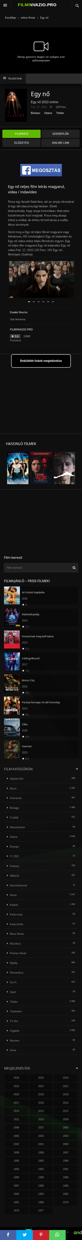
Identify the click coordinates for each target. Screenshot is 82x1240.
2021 (65, 1086)
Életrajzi (14, 846)
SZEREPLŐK (60, 133)
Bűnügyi (35, 113)
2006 (65, 1127)
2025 (41, 1077)
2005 (16, 1135)
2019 (41, 1094)
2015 (65, 1102)
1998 (41, 1152)
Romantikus (16, 972)
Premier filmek (18, 953)
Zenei (13, 1050)
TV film (14, 1021)
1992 (41, 1169)
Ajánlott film (16, 778)
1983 (41, 1193)
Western (14, 1040)
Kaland (14, 904)
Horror (13, 895)
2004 (41, 1135)
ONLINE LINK (60, 142)
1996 (16, 1160)
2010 (41, 1119)
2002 (16, 1144)
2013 (41, 1110)
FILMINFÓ (21, 133)
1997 (65, 1152)
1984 (16, 1193)
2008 (16, 1127)
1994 (65, 1160)
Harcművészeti (18, 885)
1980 (41, 1202)
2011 (16, 1119)
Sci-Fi (13, 982)
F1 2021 (14, 856)
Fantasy (14, 866)
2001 (41, 1144)
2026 (16, 1077)
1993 (16, 1169)
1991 (65, 1169)
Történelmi (16, 1011)
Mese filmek (17, 933)
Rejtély (14, 963)
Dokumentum (17, 827)
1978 (16, 1210)
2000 (65, 1144)
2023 (16, 1086)
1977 (41, 1210)
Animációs (16, 798)
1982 (65, 1193)
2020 (16, 1094)
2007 (41, 1127)
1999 (16, 1152)
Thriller (60, 113)
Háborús (14, 875)
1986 (41, 1185)
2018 (65, 1094)
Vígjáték (14, 1030)
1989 (41, 1177)
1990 (16, 1177)
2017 (16, 1102)
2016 (41, 1102)
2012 (65, 1110)
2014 (16, 1110)
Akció (13, 788)
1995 (41, 1160)
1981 (16, 1202)
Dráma (48, 113)
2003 (65, 1135)
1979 (65, 1202)
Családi (14, 817)
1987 (16, 1185)
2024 (65, 1077)
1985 (65, 1185)
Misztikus (15, 943)
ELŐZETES (21, 142)
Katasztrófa (16, 924)
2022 (41, 1086)
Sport (13, 992)
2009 (65, 1119)
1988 (65, 1177)
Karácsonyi (16, 914)
